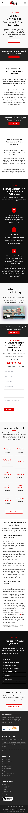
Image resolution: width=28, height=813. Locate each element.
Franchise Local (7, 775)
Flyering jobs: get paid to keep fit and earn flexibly (14, 742)
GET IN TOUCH (14, 57)
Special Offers (7, 771)
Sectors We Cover (8, 761)
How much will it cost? (10, 665)
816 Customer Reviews (14, 729)
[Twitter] (16, 806)
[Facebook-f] (5, 806)
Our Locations (7, 759)
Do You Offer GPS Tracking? (12, 668)
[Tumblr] (19, 806)
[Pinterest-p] (14, 806)
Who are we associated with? (12, 682)
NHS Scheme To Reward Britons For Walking (12, 739)
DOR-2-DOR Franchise (9, 773)
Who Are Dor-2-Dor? (10, 659)
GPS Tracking (7, 764)
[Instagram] (8, 806)
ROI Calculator (7, 768)
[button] (25, 3)
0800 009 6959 (7, 791)
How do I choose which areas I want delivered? (14, 674)
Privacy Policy (15, 809)
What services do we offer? (12, 662)
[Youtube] (22, 806)
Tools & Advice (7, 766)
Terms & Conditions (7, 809)
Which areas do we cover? (11, 671)
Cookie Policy (22, 809)
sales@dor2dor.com (8, 794)
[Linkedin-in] (11, 806)
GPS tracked (19, 614)
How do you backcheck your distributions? (12, 678)
